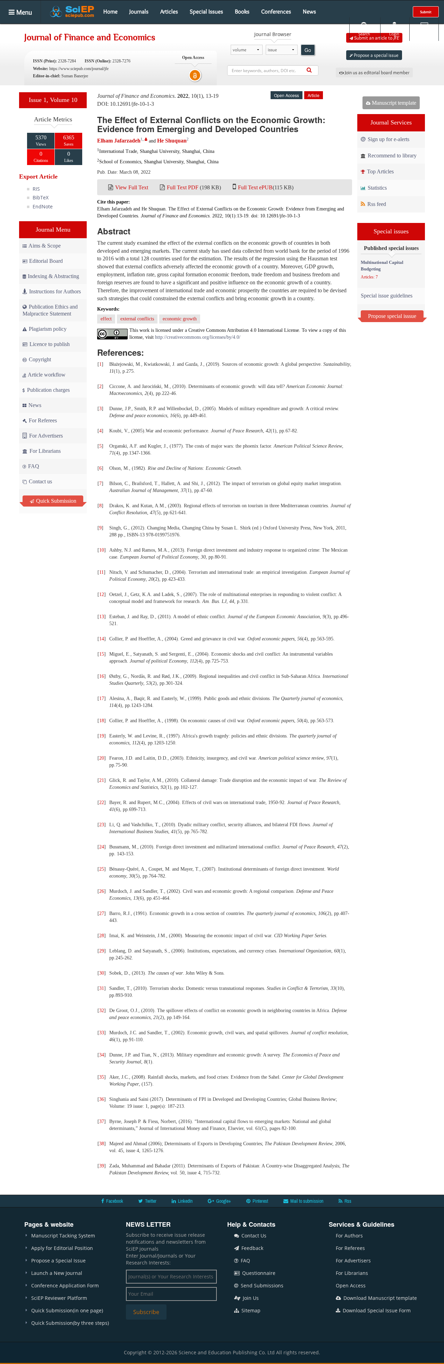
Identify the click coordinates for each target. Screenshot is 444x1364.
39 (101, 1165)
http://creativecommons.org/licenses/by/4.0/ (197, 337)
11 (101, 572)
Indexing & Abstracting (53, 276)
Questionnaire (258, 1273)
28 (101, 935)
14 (101, 638)
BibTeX (41, 197)
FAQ (33, 466)
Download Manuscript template (379, 1298)
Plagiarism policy (47, 329)
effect (106, 318)
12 (101, 594)
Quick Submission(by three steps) (70, 1323)
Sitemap (250, 1310)
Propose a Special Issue (58, 1260)
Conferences (276, 11)
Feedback (251, 1248)
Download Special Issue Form (376, 1310)
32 (101, 1010)
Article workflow (46, 375)
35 (101, 1077)
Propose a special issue (376, 55)
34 (101, 1054)
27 (101, 913)
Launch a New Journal (56, 1273)
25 (101, 869)
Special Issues (206, 11)
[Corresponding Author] (146, 139)
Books (242, 11)
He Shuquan (172, 141)
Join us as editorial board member (376, 72)
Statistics (376, 188)
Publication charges (48, 390)
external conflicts (137, 318)
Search (364, 33)
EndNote (43, 206)
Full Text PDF (182, 187)
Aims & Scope (44, 246)
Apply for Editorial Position (62, 1248)
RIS (36, 188)
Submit (426, 11)
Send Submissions (261, 1285)
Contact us (39, 481)
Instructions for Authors (55, 291)
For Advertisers (45, 436)
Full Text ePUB (255, 187)
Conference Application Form (65, 1285)
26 (101, 891)
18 (101, 720)
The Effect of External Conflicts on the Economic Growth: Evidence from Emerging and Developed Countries (211, 124)
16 (101, 676)
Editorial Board (46, 261)
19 (101, 736)
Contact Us (253, 1235)
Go (308, 49)
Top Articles (380, 171)
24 (101, 846)
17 (101, 698)
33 (101, 1032)
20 (101, 758)
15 (101, 654)
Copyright (39, 359)
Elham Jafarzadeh (118, 141)
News (309, 11)
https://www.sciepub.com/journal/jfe (79, 68)
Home (110, 11)
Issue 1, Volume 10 (53, 99)
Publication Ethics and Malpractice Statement (50, 310)
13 (101, 616)
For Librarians (44, 451)
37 (101, 1121)
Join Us (250, 1298)
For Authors (349, 1235)
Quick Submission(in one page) (67, 1310)
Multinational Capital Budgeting (382, 265)
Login (394, 33)
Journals (138, 11)
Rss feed (376, 204)
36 (101, 1099)
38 (101, 1143)
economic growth (180, 318)
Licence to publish (49, 344)
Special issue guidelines (386, 296)
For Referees (42, 420)
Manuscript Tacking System (63, 1235)
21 (101, 780)
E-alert (424, 33)
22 (101, 802)
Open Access (351, 1285)
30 (101, 973)
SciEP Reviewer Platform (59, 1298)
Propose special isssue (392, 316)
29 (101, 950)
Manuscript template (393, 103)
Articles (169, 11)
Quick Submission (55, 501)
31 (101, 988)
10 (101, 550)
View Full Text (131, 187)
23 (101, 824)
